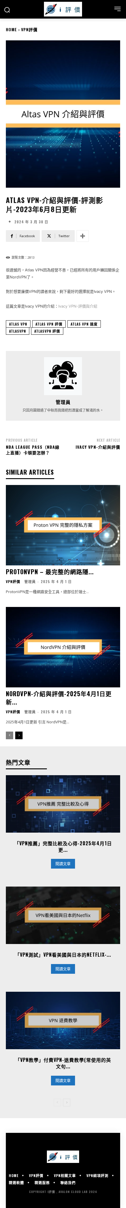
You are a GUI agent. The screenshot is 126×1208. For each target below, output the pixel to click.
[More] (82, 236)
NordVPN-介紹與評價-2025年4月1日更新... (59, 697)
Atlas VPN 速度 (84, 323)
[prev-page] (9, 735)
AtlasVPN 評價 (47, 331)
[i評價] (63, 9)
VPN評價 (29, 29)
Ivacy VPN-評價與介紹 (77, 306)
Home (11, 29)
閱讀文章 (63, 864)
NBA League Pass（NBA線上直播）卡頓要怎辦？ (32, 450)
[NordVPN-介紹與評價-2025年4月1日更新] (63, 647)
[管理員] (63, 376)
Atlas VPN (18, 323)
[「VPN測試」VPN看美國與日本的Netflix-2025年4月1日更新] (63, 915)
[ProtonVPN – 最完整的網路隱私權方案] (63, 525)
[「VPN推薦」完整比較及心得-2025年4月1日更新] (63, 804)
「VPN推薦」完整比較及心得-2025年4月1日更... (63, 846)
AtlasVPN (17, 331)
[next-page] (19, 735)
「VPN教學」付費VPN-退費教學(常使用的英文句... (63, 1063)
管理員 (63, 402)
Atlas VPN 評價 (48, 323)
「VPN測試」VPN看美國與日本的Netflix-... (63, 954)
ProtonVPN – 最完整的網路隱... (50, 571)
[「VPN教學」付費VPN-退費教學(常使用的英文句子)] (63, 1020)
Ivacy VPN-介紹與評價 (98, 447)
